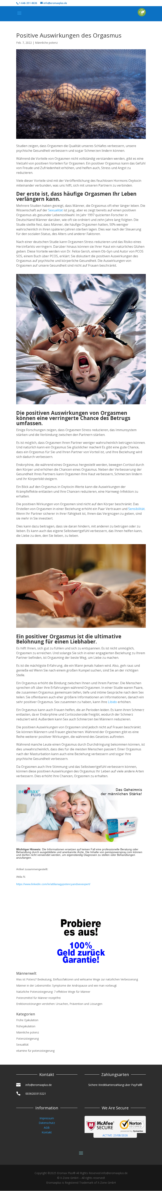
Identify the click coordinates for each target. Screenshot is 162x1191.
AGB (47, 1127)
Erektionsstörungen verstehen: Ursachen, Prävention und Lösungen (59, 1004)
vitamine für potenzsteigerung (35, 1051)
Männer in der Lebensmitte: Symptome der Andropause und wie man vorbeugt (66, 985)
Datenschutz (47, 1123)
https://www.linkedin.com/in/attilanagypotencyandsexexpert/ (53, 884)
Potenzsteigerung (27, 1038)
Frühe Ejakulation (27, 1020)
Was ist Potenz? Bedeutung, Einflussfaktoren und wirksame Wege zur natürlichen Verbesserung (77, 979)
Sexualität (55, 210)
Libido (112, 702)
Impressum (47, 1118)
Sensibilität (136, 509)
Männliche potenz (46, 43)
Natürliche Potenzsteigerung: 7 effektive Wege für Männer (53, 992)
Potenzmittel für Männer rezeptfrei (38, 998)
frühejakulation (25, 1026)
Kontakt (47, 1132)
